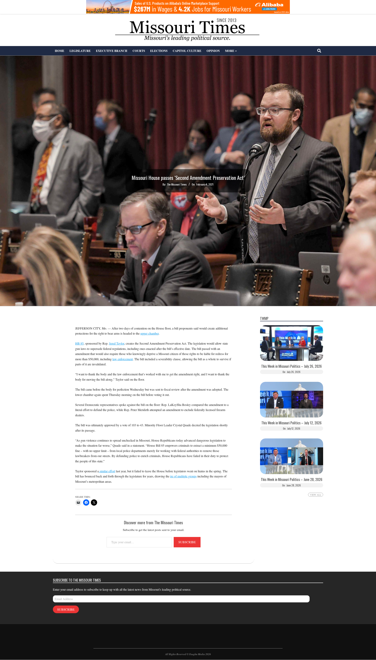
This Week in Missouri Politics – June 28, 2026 (291, 479)
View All (315, 494)
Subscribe (187, 542)
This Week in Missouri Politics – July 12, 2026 (291, 422)
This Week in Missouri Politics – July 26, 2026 (291, 366)
